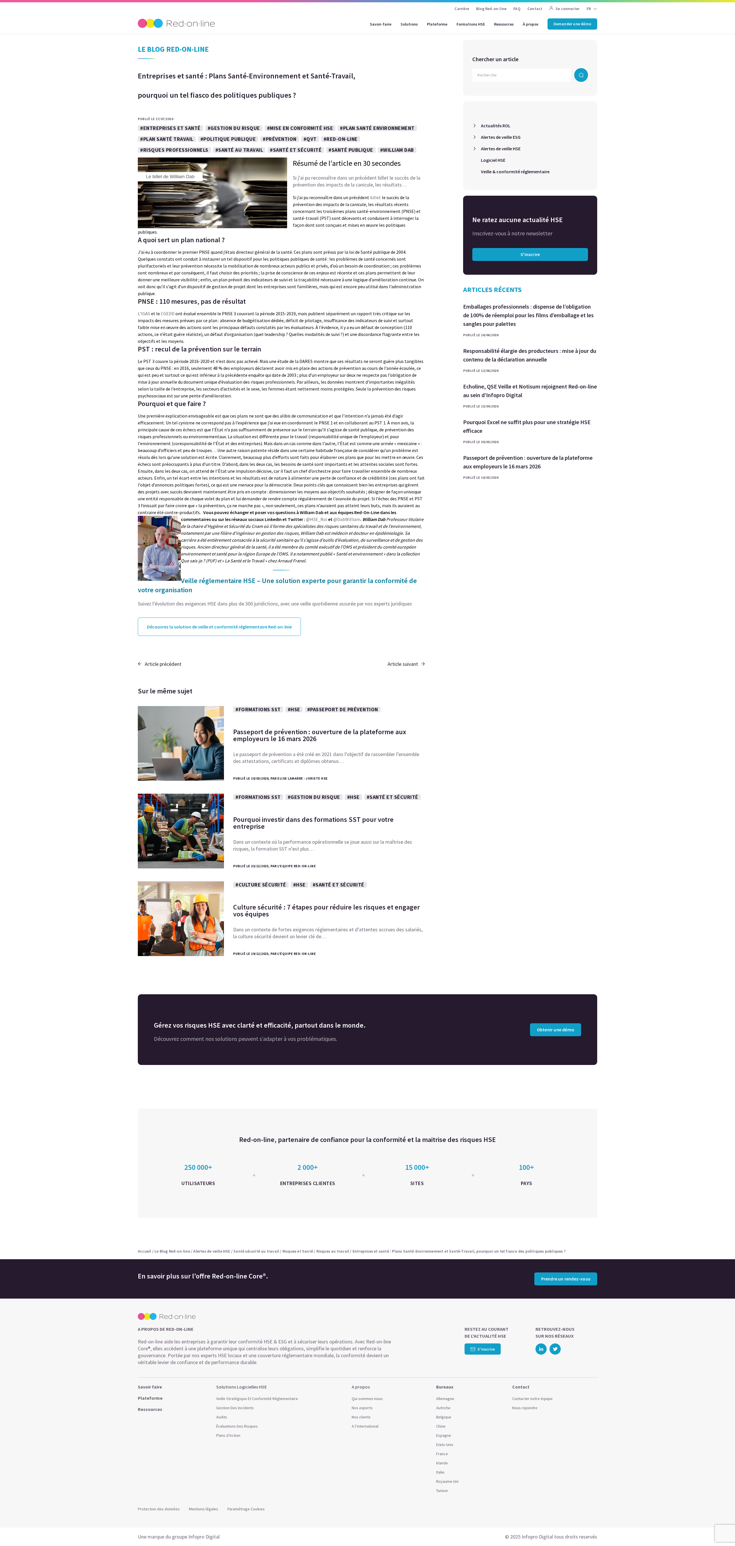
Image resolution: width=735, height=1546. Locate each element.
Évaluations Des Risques (237, 1426)
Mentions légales (203, 1509)
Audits (221, 1417)
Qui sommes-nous (367, 1398)
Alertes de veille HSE (501, 148)
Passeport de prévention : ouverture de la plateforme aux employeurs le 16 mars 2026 (528, 462)
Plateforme (437, 24)
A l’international (365, 1426)
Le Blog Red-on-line (172, 1251)
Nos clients (361, 1417)
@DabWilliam (346, 519)
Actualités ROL (495, 125)
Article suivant (403, 664)
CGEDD (168, 313)
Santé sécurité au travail (256, 1251)
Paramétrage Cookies (246, 1509)
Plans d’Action (228, 1435)
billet (375, 197)
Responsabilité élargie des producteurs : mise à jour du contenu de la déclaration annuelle (529, 355)
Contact (534, 8)
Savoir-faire (380, 24)
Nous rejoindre (524, 1407)
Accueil (144, 1251)
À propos (530, 24)
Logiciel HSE (493, 160)
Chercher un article (495, 59)
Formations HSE (471, 24)
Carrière (461, 8)
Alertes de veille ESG (501, 137)
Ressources (504, 24)
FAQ (517, 8)
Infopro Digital (204, 1536)
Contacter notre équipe (532, 1398)
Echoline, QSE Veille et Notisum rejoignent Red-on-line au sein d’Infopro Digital (530, 391)
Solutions (409, 24)
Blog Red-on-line (491, 8)
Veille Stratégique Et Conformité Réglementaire (257, 1398)
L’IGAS (144, 313)
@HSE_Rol (316, 519)
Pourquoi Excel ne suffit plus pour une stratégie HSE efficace (527, 426)
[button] (719, 1529)
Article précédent (163, 664)
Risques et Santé (298, 1251)
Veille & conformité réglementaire (515, 171)
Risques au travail (332, 1251)
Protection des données (159, 1509)
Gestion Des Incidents (235, 1407)
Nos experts (362, 1407)
